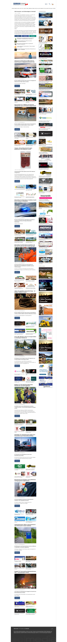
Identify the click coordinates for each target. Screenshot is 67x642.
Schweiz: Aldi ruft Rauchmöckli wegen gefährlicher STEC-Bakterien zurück (23, 149)
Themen (27, 8)
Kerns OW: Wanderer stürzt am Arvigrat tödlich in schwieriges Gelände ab (25, 337)
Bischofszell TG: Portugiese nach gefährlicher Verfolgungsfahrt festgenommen (25, 480)
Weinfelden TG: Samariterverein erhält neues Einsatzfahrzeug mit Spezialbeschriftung (24, 435)
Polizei (39, 8)
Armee (47, 8)
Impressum (16, 628)
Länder (25, 8)
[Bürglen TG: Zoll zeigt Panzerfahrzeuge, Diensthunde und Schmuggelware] (25, 395)
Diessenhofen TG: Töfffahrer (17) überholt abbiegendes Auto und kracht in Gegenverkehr (25, 105)
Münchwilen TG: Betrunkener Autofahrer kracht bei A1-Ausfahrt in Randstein (25, 200)
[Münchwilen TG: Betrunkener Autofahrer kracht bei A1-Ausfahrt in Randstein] (25, 209)
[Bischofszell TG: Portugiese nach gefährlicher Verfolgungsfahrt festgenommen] (25, 489)
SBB (35, 8)
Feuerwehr (41, 8)
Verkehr (33, 8)
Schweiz (13, 8)
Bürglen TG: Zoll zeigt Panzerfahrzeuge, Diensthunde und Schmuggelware (23, 385)
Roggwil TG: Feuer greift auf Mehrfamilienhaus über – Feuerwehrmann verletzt (25, 572)
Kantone (18, 8)
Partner (54, 8)
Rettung (44, 8)
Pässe (37, 8)
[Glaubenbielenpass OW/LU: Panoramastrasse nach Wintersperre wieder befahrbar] (25, 535)
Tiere (49, 8)
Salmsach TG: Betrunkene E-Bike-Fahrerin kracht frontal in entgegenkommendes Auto (24, 61)
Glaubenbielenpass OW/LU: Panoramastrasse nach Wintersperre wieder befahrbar (25, 525)
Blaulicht (51, 8)
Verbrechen (30, 8)
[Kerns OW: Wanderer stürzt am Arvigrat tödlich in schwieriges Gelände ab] (25, 347)
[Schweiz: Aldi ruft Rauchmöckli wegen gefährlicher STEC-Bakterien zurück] (25, 159)
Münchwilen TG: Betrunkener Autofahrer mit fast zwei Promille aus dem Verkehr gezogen (24, 245)
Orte (22, 8)
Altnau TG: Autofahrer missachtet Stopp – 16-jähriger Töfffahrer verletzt (24, 291)
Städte (21, 8)
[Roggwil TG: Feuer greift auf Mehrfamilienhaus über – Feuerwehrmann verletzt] (25, 581)
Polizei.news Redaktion (22, 122)
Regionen (15, 8)
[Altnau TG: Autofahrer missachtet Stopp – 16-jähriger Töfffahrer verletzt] (25, 301)
